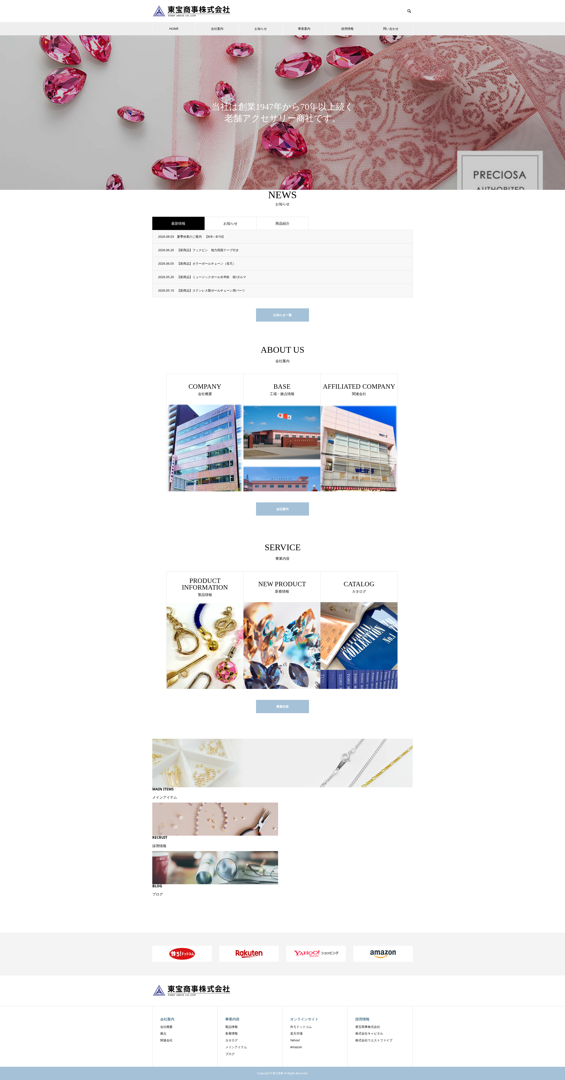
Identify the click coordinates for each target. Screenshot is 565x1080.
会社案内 (217, 28)
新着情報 (231, 1033)
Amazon (296, 1047)
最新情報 (178, 223)
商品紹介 (282, 223)
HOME (174, 28)
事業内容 (282, 706)
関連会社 (166, 1040)
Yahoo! (295, 1040)
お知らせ (260, 28)
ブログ (230, 1054)
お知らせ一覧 (282, 315)
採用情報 (347, 28)
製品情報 (231, 1027)
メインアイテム (236, 1047)
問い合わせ (391, 28)
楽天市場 (296, 1033)
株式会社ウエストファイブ (373, 1040)
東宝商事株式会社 (367, 1027)
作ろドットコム (301, 1027)
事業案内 (304, 28)
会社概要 (166, 1027)
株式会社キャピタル (369, 1033)
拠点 (163, 1033)
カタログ (231, 1040)
